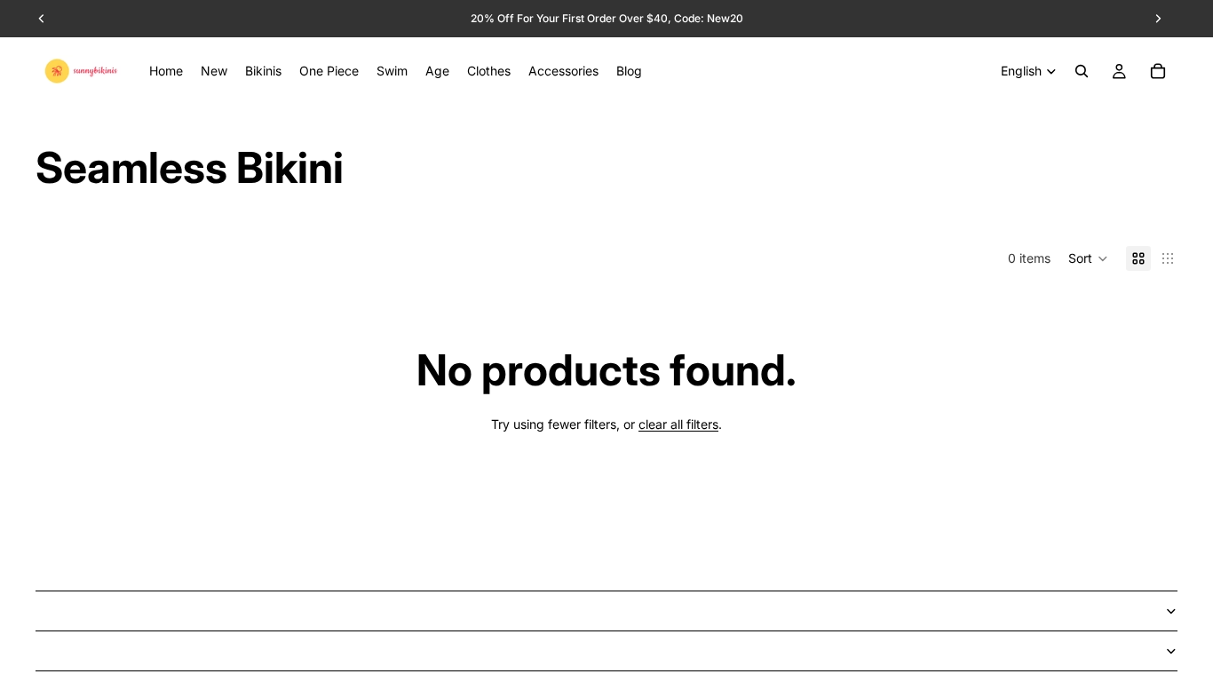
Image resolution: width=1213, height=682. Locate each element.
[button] (1088, 258)
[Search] (1081, 71)
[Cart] (1157, 71)
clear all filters (678, 424)
